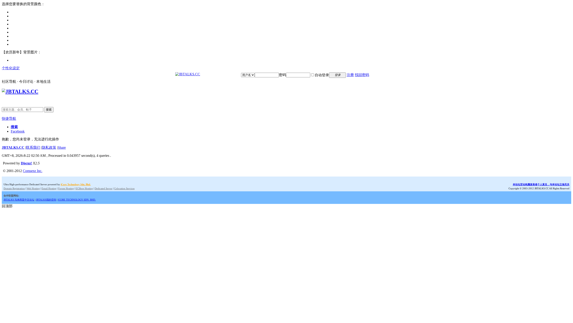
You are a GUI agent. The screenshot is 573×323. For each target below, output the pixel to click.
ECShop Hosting (84, 188)
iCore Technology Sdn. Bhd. (76, 184)
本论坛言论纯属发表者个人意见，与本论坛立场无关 (541, 184)
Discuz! (26, 163)
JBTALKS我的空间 (46, 199)
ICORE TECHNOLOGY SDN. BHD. (77, 199)
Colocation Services (124, 188)
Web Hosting (33, 188)
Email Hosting (49, 188)
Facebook (18, 131)
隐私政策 (49, 147)
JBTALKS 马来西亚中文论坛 (19, 199)
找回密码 (362, 75)
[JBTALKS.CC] (187, 74)
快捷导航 (9, 118)
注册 (350, 75)
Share (62, 147)
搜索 (49, 109)
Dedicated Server (103, 188)
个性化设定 (11, 68)
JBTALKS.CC (13, 147)
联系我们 (33, 147)
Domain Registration (14, 188)
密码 (282, 75)
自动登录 (322, 75)
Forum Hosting (66, 188)
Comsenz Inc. (32, 171)
